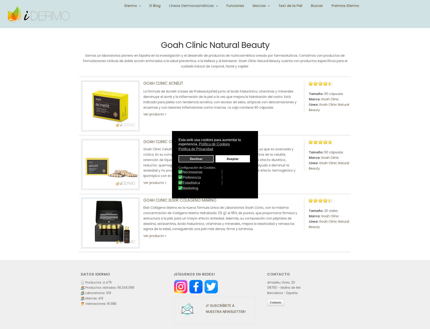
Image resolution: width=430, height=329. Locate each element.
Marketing (190, 188)
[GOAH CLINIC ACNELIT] (110, 106)
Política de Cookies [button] (214, 144)
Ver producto (153, 114)
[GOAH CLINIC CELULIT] (110, 164)
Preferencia (192, 177)
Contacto (275, 302)
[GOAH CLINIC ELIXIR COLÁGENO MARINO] (110, 222)
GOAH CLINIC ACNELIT (163, 83)
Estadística (191, 183)
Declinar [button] (196, 159)
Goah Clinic (330, 99)
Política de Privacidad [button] (195, 149)
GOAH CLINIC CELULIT (162, 141)
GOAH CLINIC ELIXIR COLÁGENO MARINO (179, 200)
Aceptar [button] (233, 159)
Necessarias (192, 172)
